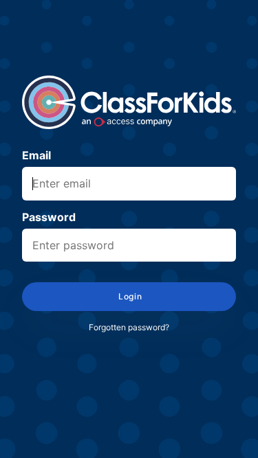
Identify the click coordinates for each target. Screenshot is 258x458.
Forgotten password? (129, 327)
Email (36, 155)
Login (129, 296)
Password (49, 217)
